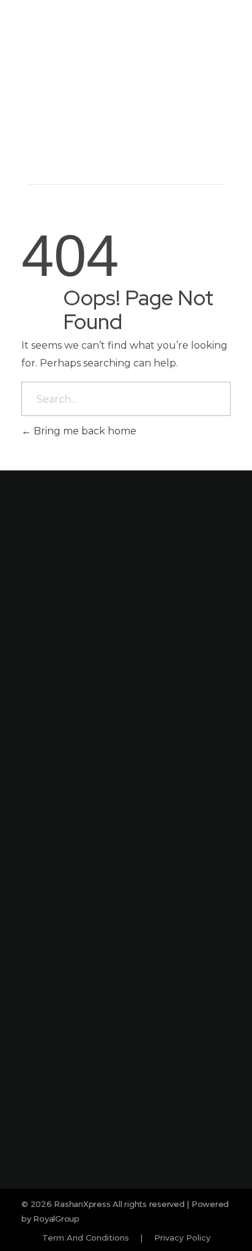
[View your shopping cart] (197, 102)
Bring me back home (83, 431)
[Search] (177, 102)
